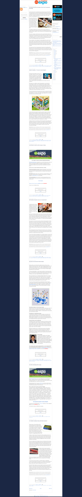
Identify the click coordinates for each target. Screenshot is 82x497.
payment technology (35, 66)
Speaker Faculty (41, 401)
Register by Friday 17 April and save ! (34, 183)
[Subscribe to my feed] (21, 10)
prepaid (43, 66)
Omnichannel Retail (46, 360)
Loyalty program (48, 485)
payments (40, 66)
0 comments (39, 139)
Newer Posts (30, 488)
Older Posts (50, 488)
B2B (39, 416)
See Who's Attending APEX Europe (35, 364)
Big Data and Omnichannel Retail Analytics (36, 261)
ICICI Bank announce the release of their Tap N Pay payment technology (39, 8)
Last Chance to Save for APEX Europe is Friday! (37, 145)
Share (40, 61)
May (54, 56)
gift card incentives (37, 485)
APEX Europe (48, 195)
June (54, 55)
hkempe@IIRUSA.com (48, 55)
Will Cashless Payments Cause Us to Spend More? (38, 199)
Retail (51, 360)
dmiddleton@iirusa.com (35, 175)
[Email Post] (42, 139)
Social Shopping (31, 141)
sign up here (41, 403)
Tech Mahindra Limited (47, 66)
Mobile (43, 416)
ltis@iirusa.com (58, 26)
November (55, 51)
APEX (45, 195)
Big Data (33, 360)
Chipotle (33, 485)
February (55, 71)
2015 (53, 49)
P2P (44, 416)
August (54, 54)
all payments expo (34, 195)
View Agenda (35, 401)
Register (46, 401)
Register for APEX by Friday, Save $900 (57, 43)
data (40, 416)
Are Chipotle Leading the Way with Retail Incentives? (38, 420)
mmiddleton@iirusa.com (56, 32)
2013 (53, 74)
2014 (53, 73)
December (55, 50)
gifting (42, 485)
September (55, 53)
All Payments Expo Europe (41, 195)
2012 (53, 75)
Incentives (44, 485)
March (54, 70)
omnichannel (42, 360)
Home (40, 488)
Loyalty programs (37, 360)
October (55, 52)
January (55, 72)
